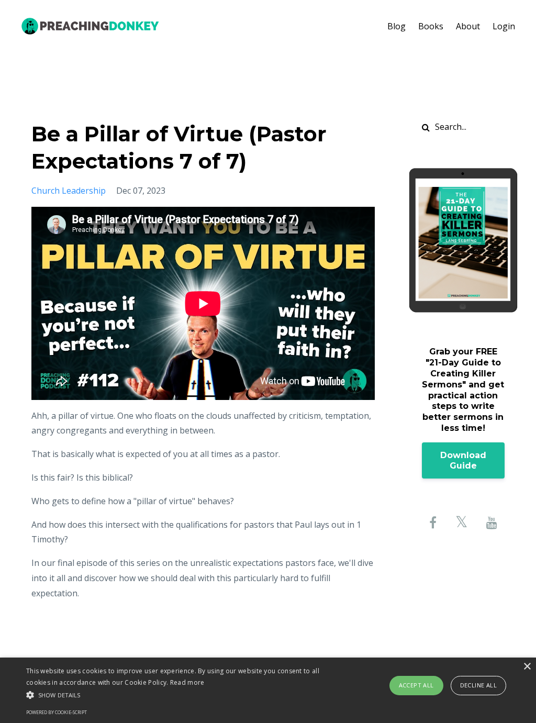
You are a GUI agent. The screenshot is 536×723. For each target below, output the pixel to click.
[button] (183, 694)
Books (430, 26)
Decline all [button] (478, 685)
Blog (396, 26)
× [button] (527, 667)
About (468, 26)
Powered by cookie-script (56, 712)
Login (504, 26)
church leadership (68, 190)
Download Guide (463, 460)
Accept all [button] (416, 685)
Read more (187, 682)
